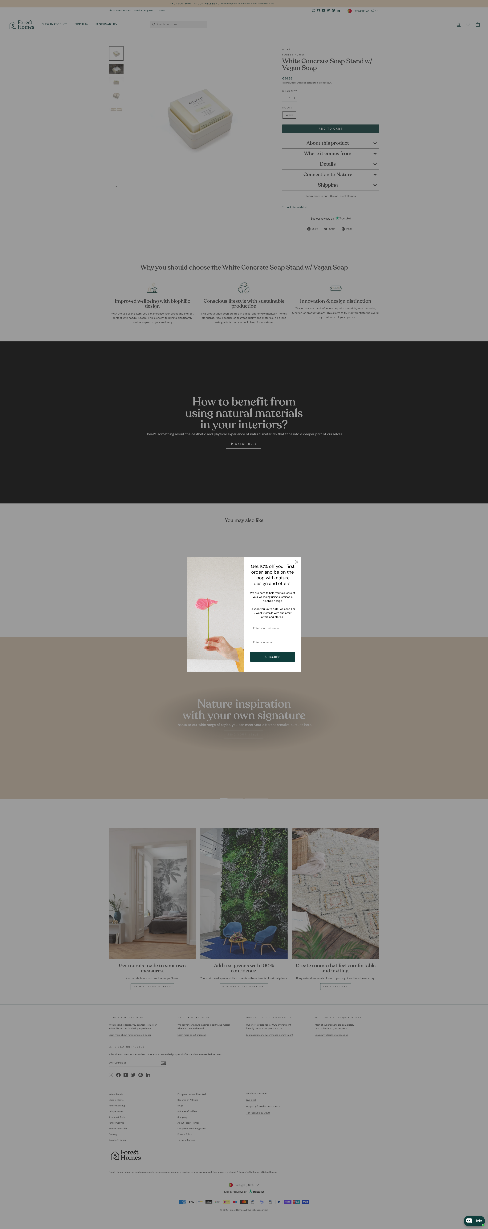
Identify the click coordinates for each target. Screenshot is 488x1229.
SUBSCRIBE (272, 657)
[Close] (296, 562)
